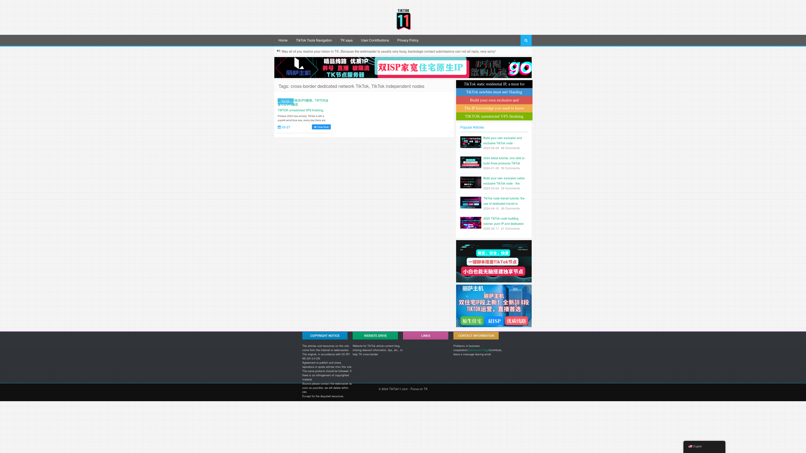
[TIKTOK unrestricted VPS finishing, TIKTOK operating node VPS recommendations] (304, 102)
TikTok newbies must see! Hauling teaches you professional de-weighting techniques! (494, 93)
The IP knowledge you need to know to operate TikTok (494, 109)
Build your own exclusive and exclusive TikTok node (494, 101)
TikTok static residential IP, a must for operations (494, 85)
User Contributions (375, 40)
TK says (346, 40)
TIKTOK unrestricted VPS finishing (494, 116)
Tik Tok (286, 101)
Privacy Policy (408, 40)
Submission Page (478, 350)
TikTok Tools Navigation (314, 40)
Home (283, 40)
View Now (323, 127)
